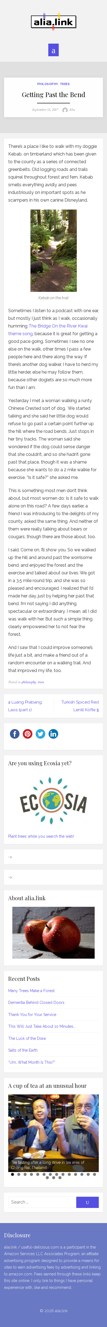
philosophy (47, 84)
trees (65, 84)
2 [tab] (18, 1174)
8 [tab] (56, 1174)
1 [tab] (12, 1174)
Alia (72, 109)
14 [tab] (95, 1174)
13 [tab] (88, 1174)
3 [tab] (25, 1174)
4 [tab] (31, 1174)
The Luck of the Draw (27, 1038)
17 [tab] (60, 1177)
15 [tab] (47, 1177)
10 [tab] (69, 1174)
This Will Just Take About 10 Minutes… (41, 1026)
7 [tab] (50, 1174)
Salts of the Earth (23, 1050)
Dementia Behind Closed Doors (36, 1002)
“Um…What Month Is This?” (31, 1062)
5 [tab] (37, 1174)
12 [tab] (82, 1174)
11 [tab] (76, 1174)
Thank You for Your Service (32, 1014)
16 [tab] (53, 1177)
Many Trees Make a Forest (31, 991)
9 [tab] (62, 1174)
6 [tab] (44, 1174)
